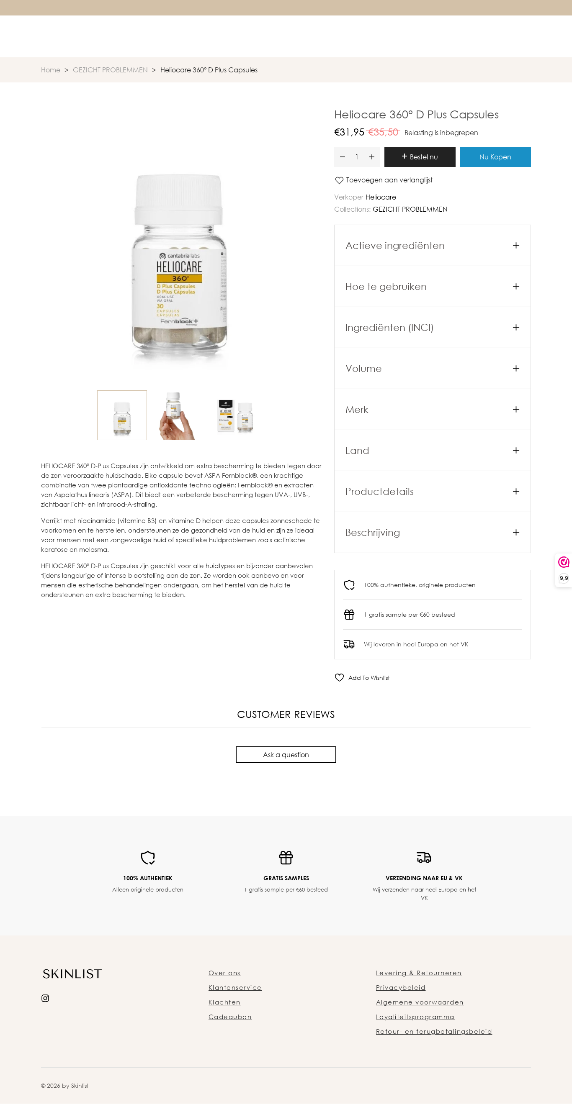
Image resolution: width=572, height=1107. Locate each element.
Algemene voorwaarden (420, 1002)
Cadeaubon (230, 1016)
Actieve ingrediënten (395, 245)
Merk (356, 409)
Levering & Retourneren (419, 972)
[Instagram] (45, 997)
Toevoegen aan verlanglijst (389, 180)
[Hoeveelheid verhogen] (372, 157)
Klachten (225, 1002)
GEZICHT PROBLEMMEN (410, 209)
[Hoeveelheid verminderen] (342, 157)
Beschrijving (372, 532)
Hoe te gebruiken (386, 286)
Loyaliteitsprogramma (415, 1016)
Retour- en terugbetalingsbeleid (434, 1031)
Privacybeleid (401, 987)
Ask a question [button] (286, 755)
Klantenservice (235, 987)
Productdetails (379, 491)
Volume (363, 368)
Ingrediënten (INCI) (389, 327)
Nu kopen (495, 157)
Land (357, 450)
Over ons (225, 972)
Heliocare (381, 197)
